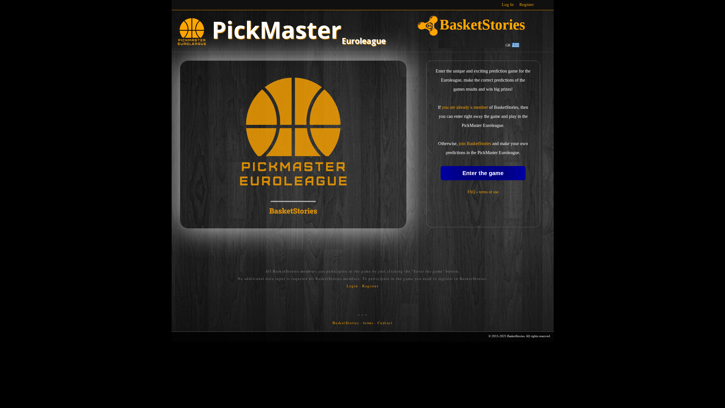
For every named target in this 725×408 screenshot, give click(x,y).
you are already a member (465, 107)
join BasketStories (475, 143)
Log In (508, 4)
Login (352, 285)
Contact (385, 322)
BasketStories (345, 322)
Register (526, 4)
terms (368, 322)
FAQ (471, 192)
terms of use (488, 192)
